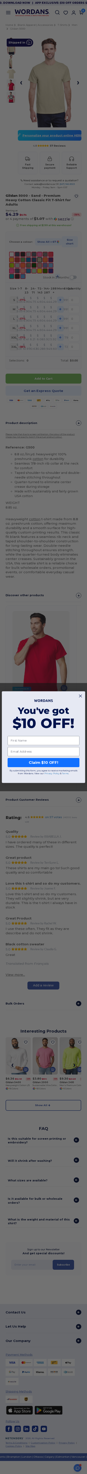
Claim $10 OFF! (43, 762)
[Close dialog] (80, 696)
